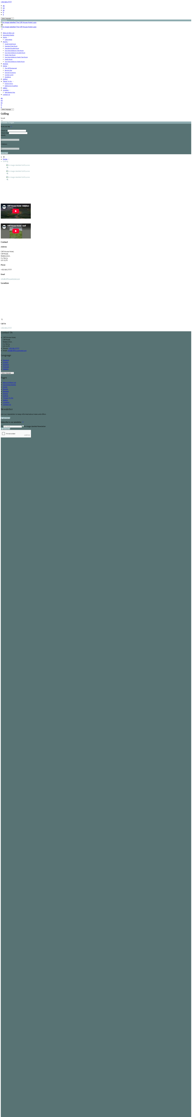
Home (5, 37)
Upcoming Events (8, 35)
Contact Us (6, 94)
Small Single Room (10, 44)
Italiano (5, 369)
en (4, 8)
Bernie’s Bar (8, 70)
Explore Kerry (9, 83)
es (3, 10)
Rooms (5, 42)
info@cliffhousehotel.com (10, 279)
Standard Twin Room (11, 46)
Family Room (8, 59)
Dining (5, 66)
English (5, 362)
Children (4, 144)
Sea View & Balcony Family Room (15, 61)
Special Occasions (10, 72)
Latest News (8, 39)
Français (6, 367)
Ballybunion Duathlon (11, 86)
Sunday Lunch (9, 75)
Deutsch (6, 360)
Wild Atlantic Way (10, 92)
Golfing (5, 79)
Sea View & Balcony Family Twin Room (16, 57)
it (3, 14)
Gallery (5, 88)
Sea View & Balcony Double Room (15, 53)
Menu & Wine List (8, 33)
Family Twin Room (10, 55)
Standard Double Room (12, 48)
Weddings (8, 77)
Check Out (4, 133)
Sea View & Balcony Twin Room (14, 50)
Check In (4, 131)
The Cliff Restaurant (11, 68)
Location (6, 90)
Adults (3, 135)
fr (3, 12)
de (4, 6)
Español (6, 365)
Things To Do (7, 81)
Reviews (5, 64)
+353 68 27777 (6, 2)
